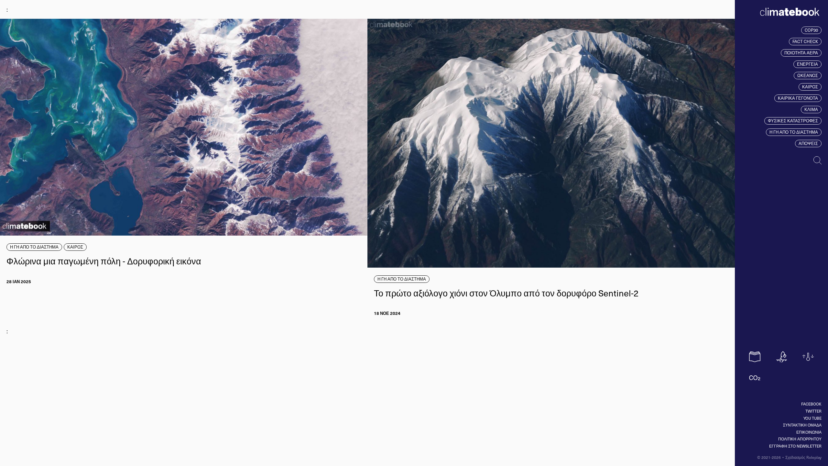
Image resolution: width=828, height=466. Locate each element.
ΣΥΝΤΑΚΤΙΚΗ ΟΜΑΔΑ (802, 424)
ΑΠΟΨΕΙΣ (808, 143)
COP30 (811, 30)
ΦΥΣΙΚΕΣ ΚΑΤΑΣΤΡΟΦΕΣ (793, 121)
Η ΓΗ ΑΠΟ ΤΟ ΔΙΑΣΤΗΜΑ (793, 132)
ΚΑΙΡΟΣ (810, 87)
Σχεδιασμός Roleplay (803, 457)
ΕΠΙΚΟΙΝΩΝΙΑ (809, 432)
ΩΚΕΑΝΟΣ (807, 75)
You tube (812, 418)
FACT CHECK (805, 41)
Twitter (813, 411)
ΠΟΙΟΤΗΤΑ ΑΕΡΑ (801, 53)
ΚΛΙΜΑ (811, 109)
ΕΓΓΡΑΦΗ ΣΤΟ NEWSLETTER (795, 446)
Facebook (811, 403)
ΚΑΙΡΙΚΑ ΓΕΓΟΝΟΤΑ (798, 98)
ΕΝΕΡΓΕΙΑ (807, 64)
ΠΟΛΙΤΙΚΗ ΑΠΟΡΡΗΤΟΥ (800, 438)
